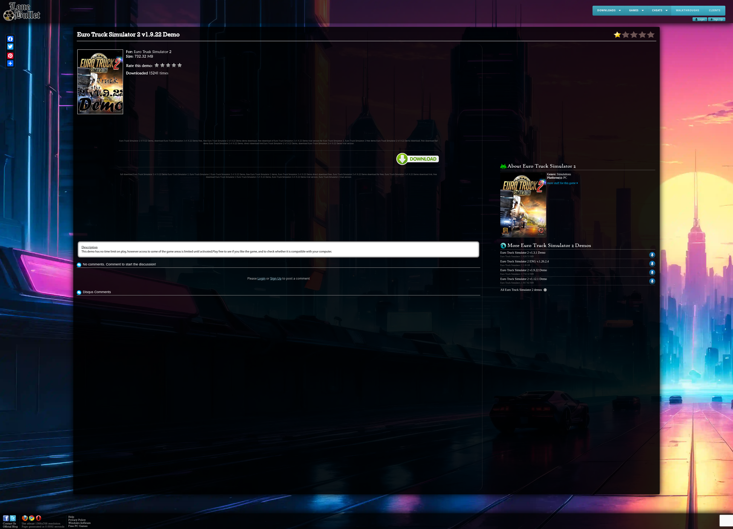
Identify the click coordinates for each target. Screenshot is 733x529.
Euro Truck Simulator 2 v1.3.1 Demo (522, 252)
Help (71, 516)
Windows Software (79, 522)
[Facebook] (10, 39)
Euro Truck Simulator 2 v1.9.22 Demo (523, 270)
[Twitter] (10, 46)
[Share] (10, 63)
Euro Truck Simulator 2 (152, 51)
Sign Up (276, 278)
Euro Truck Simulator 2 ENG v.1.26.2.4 (524, 261)
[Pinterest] (10, 55)
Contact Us (9, 523)
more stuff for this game (561, 183)
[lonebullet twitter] (13, 520)
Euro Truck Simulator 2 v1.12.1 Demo (523, 279)
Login (262, 278)
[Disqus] (278, 344)
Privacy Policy (77, 519)
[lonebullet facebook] (6, 520)
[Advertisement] (278, 128)
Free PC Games (77, 525)
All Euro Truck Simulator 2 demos (521, 289)
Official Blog (10, 526)
